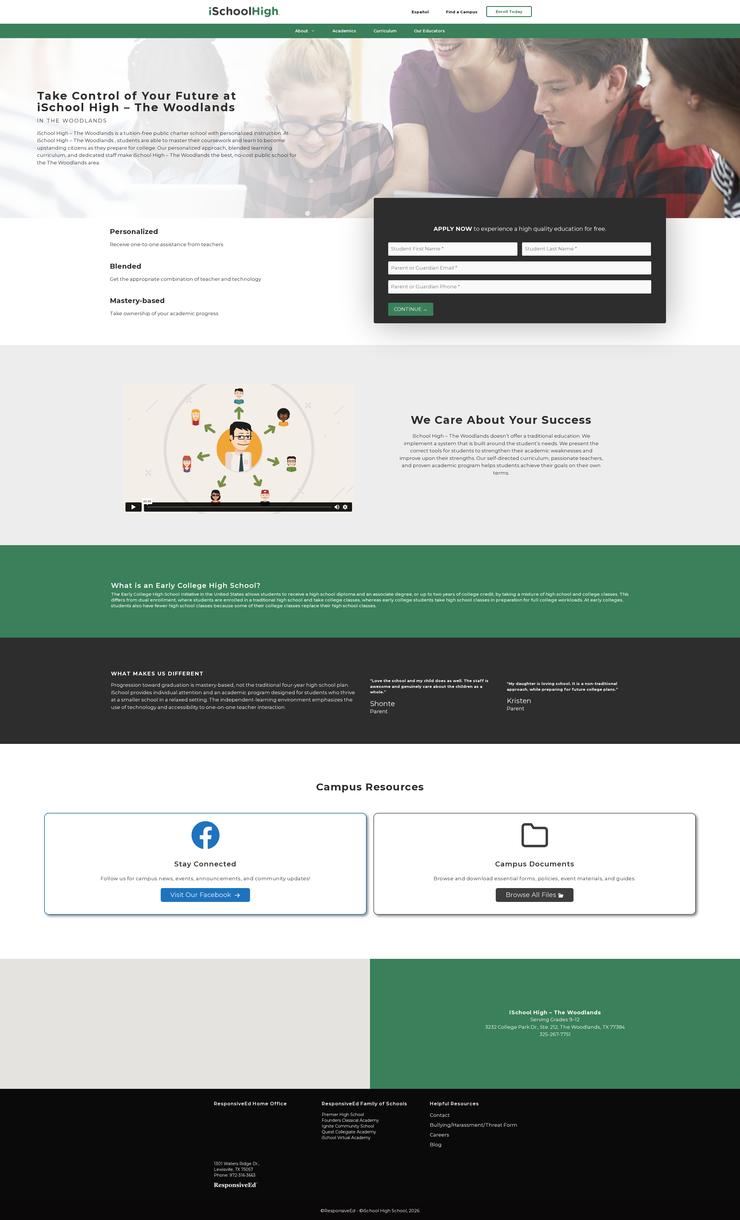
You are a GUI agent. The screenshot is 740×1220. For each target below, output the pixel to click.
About (301, 31)
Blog (436, 1144)
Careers (439, 1135)
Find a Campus (462, 12)
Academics (344, 31)
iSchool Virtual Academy (346, 1137)
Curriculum (385, 31)
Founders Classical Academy (350, 1120)
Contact (440, 1115)
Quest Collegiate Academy (349, 1131)
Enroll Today (509, 11)
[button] (185, 1020)
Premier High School (343, 1114)
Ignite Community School (348, 1126)
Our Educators (429, 31)
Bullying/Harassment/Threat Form (473, 1125)
